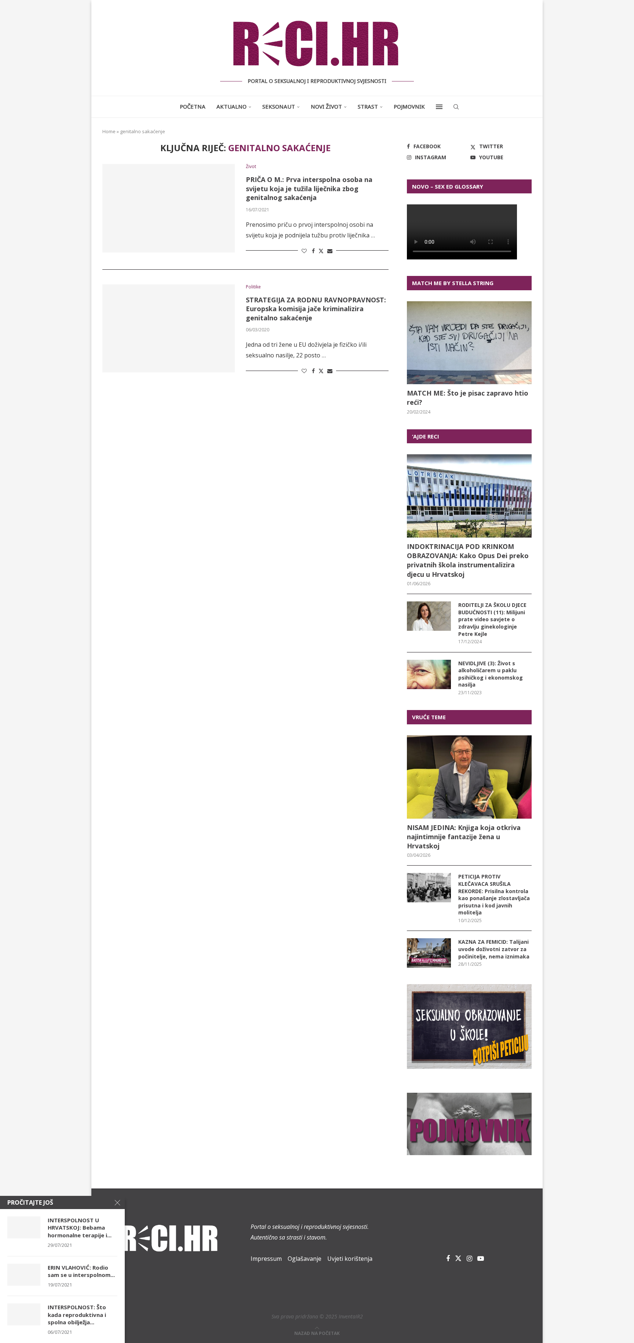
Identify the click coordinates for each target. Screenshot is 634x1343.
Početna (192, 106)
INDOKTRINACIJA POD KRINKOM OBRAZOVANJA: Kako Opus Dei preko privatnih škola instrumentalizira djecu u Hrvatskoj (468, 560)
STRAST (368, 106)
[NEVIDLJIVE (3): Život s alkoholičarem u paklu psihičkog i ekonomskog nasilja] (429, 674)
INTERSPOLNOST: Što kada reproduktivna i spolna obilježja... (77, 1314)
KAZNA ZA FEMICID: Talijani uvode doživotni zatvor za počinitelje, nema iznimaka (493, 949)
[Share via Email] (329, 250)
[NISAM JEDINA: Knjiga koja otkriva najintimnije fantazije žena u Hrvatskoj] (469, 777)
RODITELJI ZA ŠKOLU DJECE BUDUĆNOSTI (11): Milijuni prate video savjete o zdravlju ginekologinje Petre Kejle (492, 619)
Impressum (266, 1259)
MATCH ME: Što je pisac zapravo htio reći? (467, 398)
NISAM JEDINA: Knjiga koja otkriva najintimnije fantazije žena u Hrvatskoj (464, 836)
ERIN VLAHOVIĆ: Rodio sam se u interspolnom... (81, 1271)
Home (109, 131)
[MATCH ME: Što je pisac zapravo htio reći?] (469, 343)
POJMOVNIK (409, 106)
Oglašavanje (304, 1259)
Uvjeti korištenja (349, 1259)
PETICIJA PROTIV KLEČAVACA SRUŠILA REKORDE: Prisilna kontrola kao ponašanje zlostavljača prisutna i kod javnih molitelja (494, 894)
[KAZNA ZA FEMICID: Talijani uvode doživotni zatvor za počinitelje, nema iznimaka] (429, 953)
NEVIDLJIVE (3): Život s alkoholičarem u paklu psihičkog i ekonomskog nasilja (490, 674)
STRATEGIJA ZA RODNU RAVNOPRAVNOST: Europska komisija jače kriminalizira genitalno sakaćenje (316, 308)
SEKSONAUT (278, 106)
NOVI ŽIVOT (326, 106)
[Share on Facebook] (313, 250)
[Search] (456, 106)
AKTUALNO (231, 106)
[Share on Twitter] (321, 250)
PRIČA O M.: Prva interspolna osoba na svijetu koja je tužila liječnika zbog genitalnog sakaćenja (309, 188)
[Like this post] (304, 250)
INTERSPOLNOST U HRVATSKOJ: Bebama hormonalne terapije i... (80, 1227)
